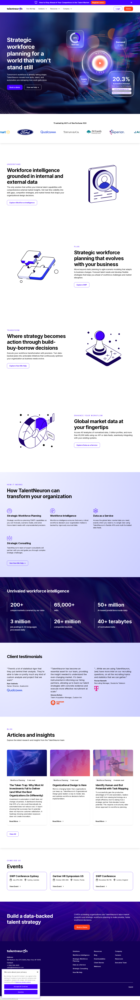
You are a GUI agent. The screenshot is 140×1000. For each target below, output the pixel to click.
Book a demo (15, 87)
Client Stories (99, 963)
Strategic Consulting (80, 968)
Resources (98, 951)
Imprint (131, 987)
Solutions (76, 951)
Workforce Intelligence (81, 955)
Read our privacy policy (23, 982)
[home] (14, 8)
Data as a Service (79, 965)
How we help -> (33, 87)
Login (118, 9)
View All (13, 834)
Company (118, 951)
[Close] (37, 972)
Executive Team (121, 963)
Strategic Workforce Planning (80, 960)
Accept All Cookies (21, 986)
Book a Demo (82, 927)
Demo (128, 9)
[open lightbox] (100, 63)
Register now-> (98, 3)
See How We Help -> (18, 563)
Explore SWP (82, 285)
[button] (43, 8)
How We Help (30, 9)
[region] (21, 983)
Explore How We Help (18, 366)
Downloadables (99, 959)
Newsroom (119, 959)
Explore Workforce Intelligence (22, 203)
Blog (95, 955)
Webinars (97, 966)
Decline (21, 992)
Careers (118, 955)
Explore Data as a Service (87, 445)
